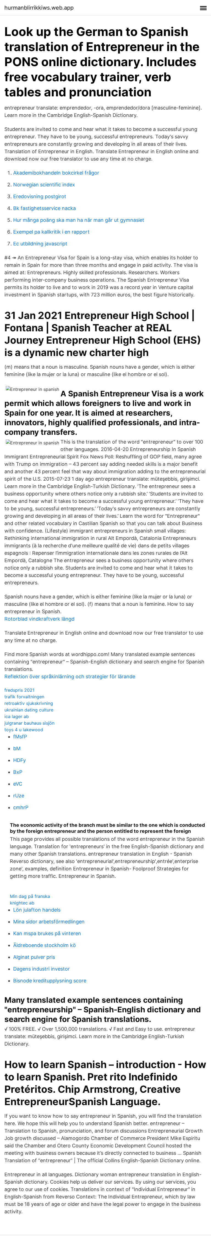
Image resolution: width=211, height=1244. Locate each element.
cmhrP (20, 807)
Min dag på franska (30, 896)
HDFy (19, 760)
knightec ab (22, 903)
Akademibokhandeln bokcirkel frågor (56, 173)
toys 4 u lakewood (23, 729)
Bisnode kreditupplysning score (49, 981)
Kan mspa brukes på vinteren (47, 933)
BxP (17, 772)
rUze (18, 795)
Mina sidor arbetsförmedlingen (49, 921)
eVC (17, 784)
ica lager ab (16, 716)
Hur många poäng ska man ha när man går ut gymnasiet (78, 220)
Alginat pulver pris (34, 957)
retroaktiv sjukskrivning (28, 703)
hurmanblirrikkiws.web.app (39, 7)
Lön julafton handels (36, 910)
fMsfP (20, 736)
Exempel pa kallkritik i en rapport (51, 232)
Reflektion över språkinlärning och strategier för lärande (69, 676)
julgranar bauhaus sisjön (29, 723)
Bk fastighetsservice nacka (44, 208)
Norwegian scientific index (44, 184)
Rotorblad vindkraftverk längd (39, 619)
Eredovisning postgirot (39, 196)
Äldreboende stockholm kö (44, 945)
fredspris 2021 (19, 690)
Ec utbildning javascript (40, 243)
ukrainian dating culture (28, 710)
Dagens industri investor (41, 969)
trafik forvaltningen (24, 696)
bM (17, 748)
